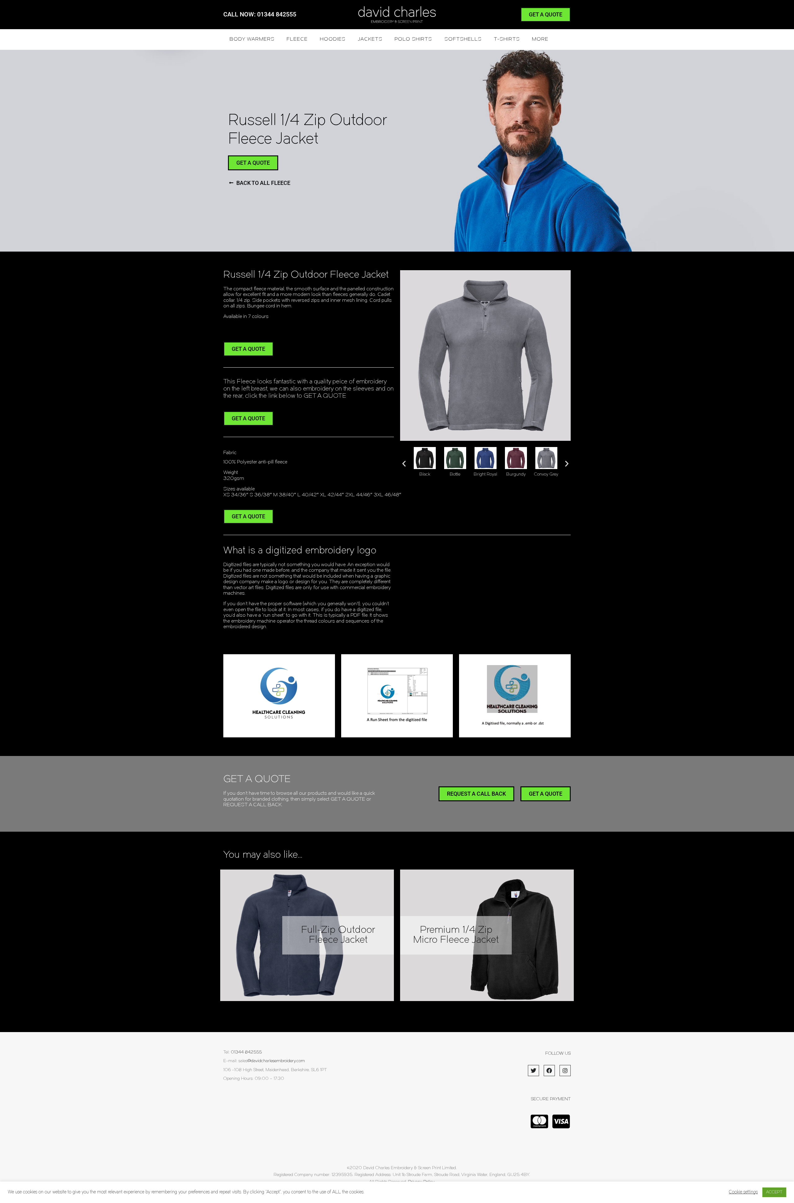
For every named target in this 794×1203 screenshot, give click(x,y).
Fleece (297, 39)
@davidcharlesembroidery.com (276, 1061)
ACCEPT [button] (774, 1192)
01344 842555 (246, 1052)
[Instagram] (565, 1070)
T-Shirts (507, 39)
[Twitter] (533, 1070)
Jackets (370, 39)
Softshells (463, 39)
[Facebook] (549, 1070)
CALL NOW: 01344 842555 (259, 14)
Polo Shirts (413, 39)
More (540, 39)
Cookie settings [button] (743, 1192)
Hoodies (333, 39)
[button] (404, 463)
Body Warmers (252, 39)
